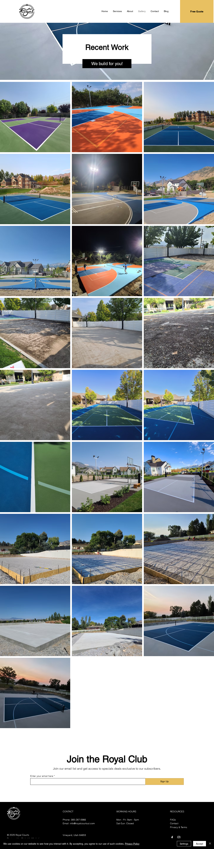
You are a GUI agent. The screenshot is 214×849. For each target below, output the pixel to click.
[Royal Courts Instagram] (179, 837)
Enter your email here (41, 776)
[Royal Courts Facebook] (172, 837)
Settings (184, 843)
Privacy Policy (132, 843)
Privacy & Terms (178, 827)
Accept (199, 843)
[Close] (210, 843)
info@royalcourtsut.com (82, 823)
